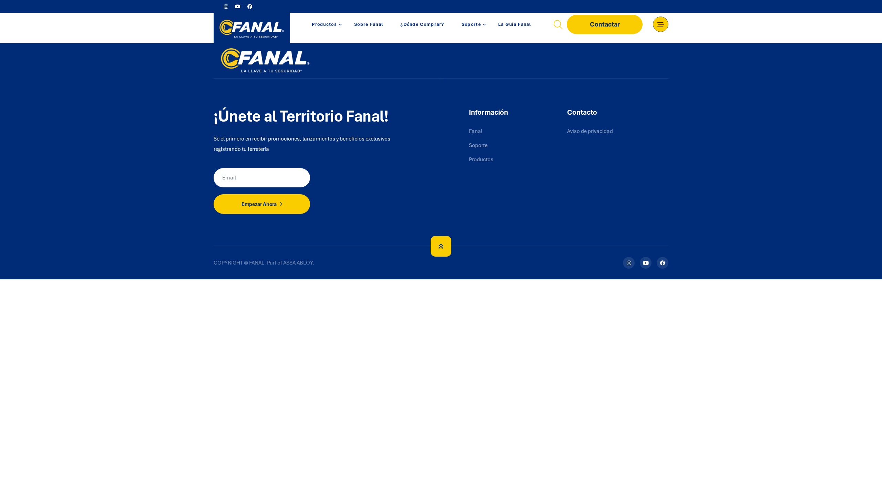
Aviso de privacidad (590, 131)
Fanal (475, 131)
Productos (324, 24)
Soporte (471, 24)
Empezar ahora (260, 204)
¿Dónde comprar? (422, 24)
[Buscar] (558, 24)
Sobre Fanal (368, 24)
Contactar (605, 24)
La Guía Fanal (514, 24)
